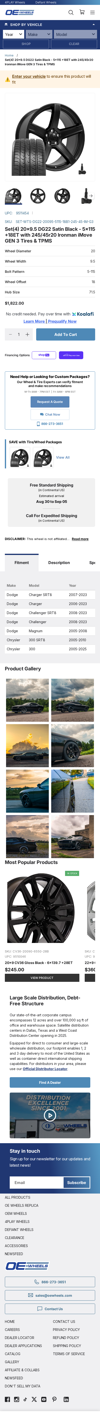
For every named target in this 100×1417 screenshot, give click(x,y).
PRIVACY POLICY (66, 1330)
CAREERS (12, 1330)
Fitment (22, 562)
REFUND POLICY (66, 1338)
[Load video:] (50, 1115)
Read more (80, 539)
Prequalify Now (62, 321)
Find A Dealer (50, 1082)
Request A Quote (50, 402)
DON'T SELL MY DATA (22, 1386)
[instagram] (16, 1400)
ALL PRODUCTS (17, 1197)
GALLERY (12, 1362)
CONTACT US (64, 1321)
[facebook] (7, 1400)
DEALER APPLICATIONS (23, 1346)
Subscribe (76, 1182)
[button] (50, 24)
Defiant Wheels (45, 2)
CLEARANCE (14, 1238)
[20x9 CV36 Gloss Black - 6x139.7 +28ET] (42, 929)
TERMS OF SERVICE (69, 1354)
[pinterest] (54, 1400)
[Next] (90, 195)
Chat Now (52, 414)
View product (42, 978)
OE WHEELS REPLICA (21, 1205)
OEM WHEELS (16, 1213)
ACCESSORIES (16, 1246)
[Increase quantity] (27, 334)
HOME (10, 1321)
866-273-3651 (52, 424)
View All (63, 457)
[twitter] (34, 1400)
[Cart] (82, 12)
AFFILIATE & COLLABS (22, 1370)
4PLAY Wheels (15, 2)
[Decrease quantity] (10, 334)
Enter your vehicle (29, 76)
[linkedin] (66, 1400)
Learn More (35, 321)
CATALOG (12, 1354)
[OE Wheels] (20, 12)
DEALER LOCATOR (19, 1338)
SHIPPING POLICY (67, 1346)
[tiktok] (25, 1400)
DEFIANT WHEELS (19, 1230)
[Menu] (92, 12)
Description (59, 562)
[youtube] (43, 1400)
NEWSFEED (14, 1254)
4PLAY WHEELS (17, 1221)
